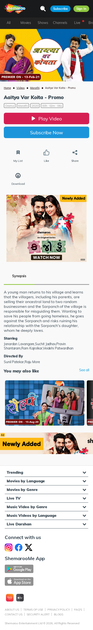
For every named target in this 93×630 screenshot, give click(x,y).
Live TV (14, 498)
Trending (15, 472)
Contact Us (13, 614)
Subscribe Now (46, 132)
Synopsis (19, 276)
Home (7, 88)
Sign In (81, 9)
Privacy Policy (58, 609)
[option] (44, 403)
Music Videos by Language (32, 515)
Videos (20, 88)
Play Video (50, 119)
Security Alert (38, 614)
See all (84, 370)
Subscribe (60, 9)
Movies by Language (26, 480)
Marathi (35, 88)
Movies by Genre (22, 489)
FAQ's (78, 609)
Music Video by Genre (27, 506)
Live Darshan (19, 524)
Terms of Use (33, 609)
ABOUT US (12, 609)
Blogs (58, 614)
